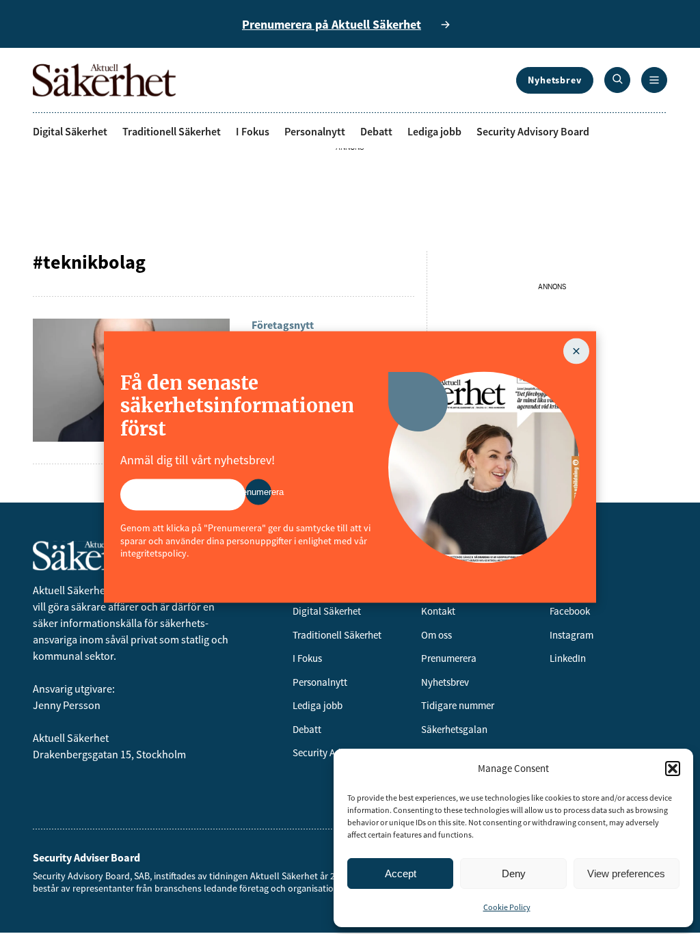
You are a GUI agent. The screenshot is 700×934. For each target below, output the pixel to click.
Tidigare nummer (457, 705)
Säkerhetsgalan (454, 729)
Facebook (570, 610)
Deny (514, 873)
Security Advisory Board (532, 131)
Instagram (571, 634)
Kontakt (438, 610)
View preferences (626, 873)
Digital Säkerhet (70, 131)
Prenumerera (448, 658)
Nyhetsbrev (555, 80)
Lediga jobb (434, 131)
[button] (672, 768)
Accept (400, 873)
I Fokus (252, 131)
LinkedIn (568, 658)
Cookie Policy (506, 907)
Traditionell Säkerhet (171, 131)
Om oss (436, 634)
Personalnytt (314, 131)
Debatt (376, 131)
